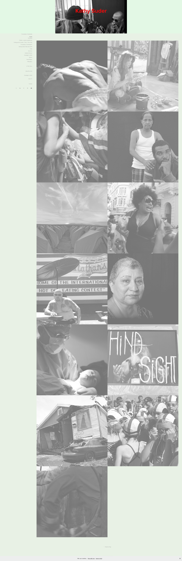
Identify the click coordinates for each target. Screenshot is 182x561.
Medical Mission (28, 53)
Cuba (31, 48)
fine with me (91, 558)
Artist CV (30, 78)
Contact (30, 83)
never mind (99, 558)
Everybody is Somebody (27, 34)
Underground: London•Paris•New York (23, 42)
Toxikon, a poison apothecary (25, 40)
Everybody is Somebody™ (26, 44)
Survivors (30, 51)
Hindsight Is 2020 (28, 55)
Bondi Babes (29, 59)
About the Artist (29, 71)
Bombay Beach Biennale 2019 (25, 46)
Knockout (30, 38)
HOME (30, 36)
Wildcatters (29, 61)
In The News (29, 66)
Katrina (30, 57)
